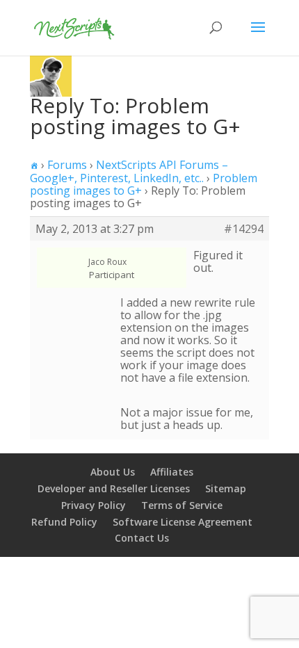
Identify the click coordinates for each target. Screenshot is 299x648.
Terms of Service (182, 505)
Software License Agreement (182, 521)
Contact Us (142, 537)
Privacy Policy (93, 505)
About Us (112, 471)
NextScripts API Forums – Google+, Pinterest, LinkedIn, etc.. (129, 171)
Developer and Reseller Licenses (114, 488)
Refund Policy (64, 521)
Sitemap (225, 488)
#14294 (244, 228)
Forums (67, 164)
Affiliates (171, 471)
